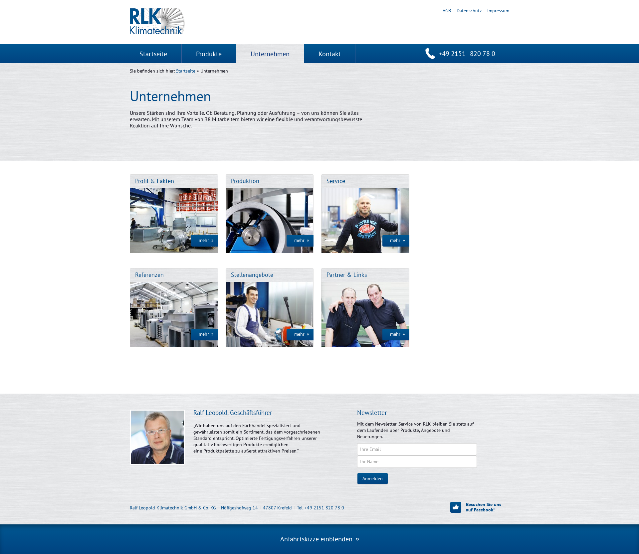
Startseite (153, 54)
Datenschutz (469, 10)
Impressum (498, 10)
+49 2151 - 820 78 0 (467, 53)
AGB (447, 10)
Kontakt (330, 54)
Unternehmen (270, 54)
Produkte (209, 54)
